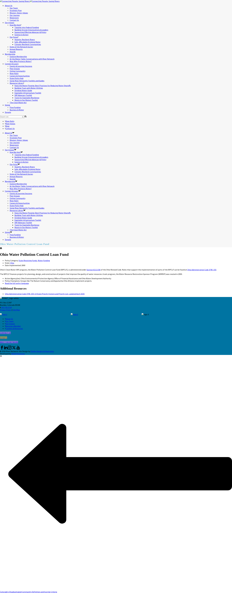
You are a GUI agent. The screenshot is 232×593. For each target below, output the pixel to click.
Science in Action (21, 34)
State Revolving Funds (28, 260)
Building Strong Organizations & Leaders (31, 30)
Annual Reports (16, 49)
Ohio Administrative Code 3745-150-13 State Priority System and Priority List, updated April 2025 (45, 294)
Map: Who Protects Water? (21, 61)
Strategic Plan (16, 10)
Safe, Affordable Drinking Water (27, 42)
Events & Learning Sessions (21, 66)
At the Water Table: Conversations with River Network (32, 59)
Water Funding (44, 260)
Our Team (14, 8)
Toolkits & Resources (14, 328)
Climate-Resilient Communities (27, 44)
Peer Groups (15, 68)
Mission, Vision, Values (19, 13)
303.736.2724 (6, 307)
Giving (7, 105)
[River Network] (30, 1)
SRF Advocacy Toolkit (23, 95)
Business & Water (17, 110)
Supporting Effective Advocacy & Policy (30, 32)
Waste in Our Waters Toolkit (26, 100)
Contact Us (14, 20)
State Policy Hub (16, 78)
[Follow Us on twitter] (14, 349)
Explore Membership (18, 56)
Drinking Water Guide (23, 90)
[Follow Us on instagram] (10, 349)
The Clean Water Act (18, 102)
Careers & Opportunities (20, 76)
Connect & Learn (11, 64)
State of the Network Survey (21, 47)
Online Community (17, 71)
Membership (10, 54)
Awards (13, 51)
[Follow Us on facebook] (2, 349)
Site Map (16, 310)
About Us (8, 5)
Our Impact (9, 22)
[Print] (1, 248)
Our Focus (14, 37)
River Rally (14, 73)
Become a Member (13, 326)
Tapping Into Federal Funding (26, 27)
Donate (8, 112)
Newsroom (14, 17)
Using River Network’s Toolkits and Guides (27, 81)
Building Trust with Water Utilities (28, 88)
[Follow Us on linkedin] (6, 349)
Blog (7, 126)
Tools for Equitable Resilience (26, 97)
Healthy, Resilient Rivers (24, 39)
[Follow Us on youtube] (18, 349)
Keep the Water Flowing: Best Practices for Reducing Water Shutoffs (42, 85)
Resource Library (16, 83)
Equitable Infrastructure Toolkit (27, 93)
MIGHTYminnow (18, 354)
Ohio (12, 263)
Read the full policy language (17, 283)
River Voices (10, 123)
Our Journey (15, 15)
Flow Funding (15, 107)
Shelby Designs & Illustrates (42, 351)
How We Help (15, 25)
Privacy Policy (5, 310)
